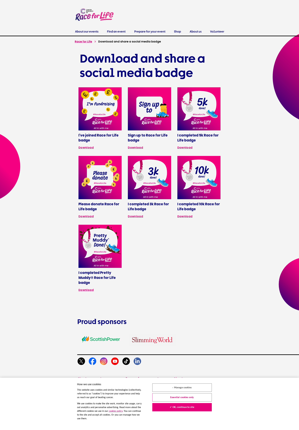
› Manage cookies (182, 387)
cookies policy (116, 411)
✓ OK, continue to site (182, 407)
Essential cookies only (182, 397)
